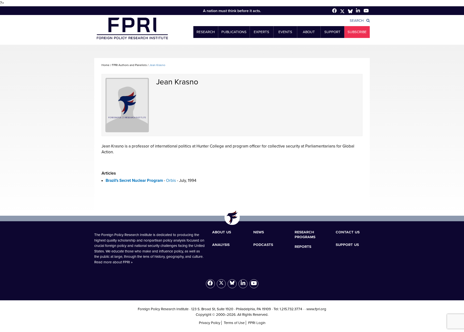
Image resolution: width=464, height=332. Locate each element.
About (309, 32)
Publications (233, 32)
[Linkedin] (358, 10)
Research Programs (305, 234)
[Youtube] (253, 283)
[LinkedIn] (243, 283)
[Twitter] (342, 11)
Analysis (221, 244)
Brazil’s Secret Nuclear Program (134, 180)
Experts (261, 32)
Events (285, 32)
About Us (221, 232)
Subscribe (357, 32)
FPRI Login (256, 323)
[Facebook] (334, 10)
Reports (303, 246)
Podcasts (263, 244)
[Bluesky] (232, 283)
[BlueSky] (350, 11)
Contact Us (348, 232)
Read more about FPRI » (113, 262)
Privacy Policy (209, 323)
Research (205, 32)
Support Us (347, 244)
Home (105, 65)
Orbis (171, 180)
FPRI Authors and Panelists (129, 65)
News (258, 232)
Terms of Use (234, 323)
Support (332, 32)
